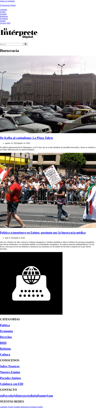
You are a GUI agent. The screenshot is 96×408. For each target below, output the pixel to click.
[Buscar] (26, 44)
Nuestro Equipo (10, 372)
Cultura (5, 354)
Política (5, 325)
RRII (3, 342)
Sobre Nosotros (10, 366)
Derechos (6, 337)
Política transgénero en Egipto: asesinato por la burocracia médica (43, 232)
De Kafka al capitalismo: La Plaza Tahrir (26, 137)
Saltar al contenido (7, 1)
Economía (6, 331)
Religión (5, 348)
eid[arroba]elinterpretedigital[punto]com (26, 395)
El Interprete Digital (8, 5)
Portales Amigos (10, 378)
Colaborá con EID (11, 383)
